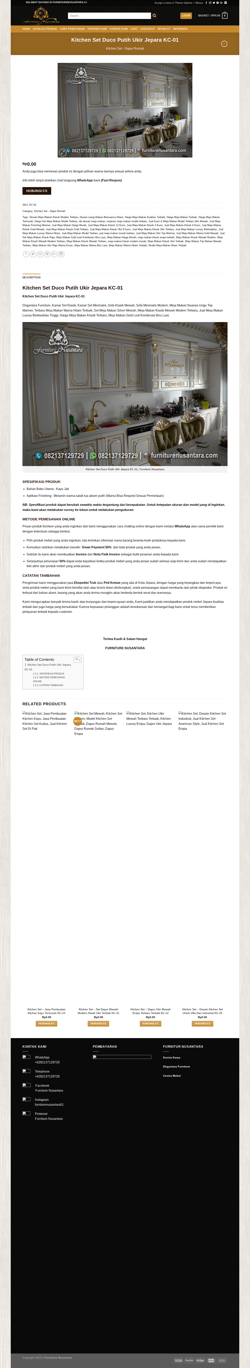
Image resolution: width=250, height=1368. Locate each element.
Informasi (180, 28)
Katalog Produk (45, 28)
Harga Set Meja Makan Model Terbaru (56, 221)
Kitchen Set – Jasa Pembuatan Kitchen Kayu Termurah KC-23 (47, 1011)
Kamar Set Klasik (64, 305)
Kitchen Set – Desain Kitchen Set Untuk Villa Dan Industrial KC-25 (202, 1011)
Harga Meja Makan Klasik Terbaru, (84, 315)
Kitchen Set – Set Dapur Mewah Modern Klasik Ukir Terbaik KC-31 (98, 1011)
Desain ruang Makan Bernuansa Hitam (101, 217)
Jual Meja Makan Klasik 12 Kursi (106, 225)
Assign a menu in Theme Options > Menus (178, 2)
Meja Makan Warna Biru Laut (90, 245)
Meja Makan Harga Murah (121, 237)
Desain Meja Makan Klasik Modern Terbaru (53, 217)
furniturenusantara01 (49, 1104)
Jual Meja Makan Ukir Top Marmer (155, 233)
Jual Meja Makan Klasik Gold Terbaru (67, 229)
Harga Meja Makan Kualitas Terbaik (145, 217)
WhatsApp (42, 1057)
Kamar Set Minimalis (92, 305)
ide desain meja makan (92, 221)
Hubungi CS (36, 191)
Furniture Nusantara (49, 1090)
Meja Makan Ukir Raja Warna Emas (52, 245)
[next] (226, 874)
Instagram (42, 1099)
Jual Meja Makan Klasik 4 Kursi (145, 225)
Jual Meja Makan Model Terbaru (80, 233)
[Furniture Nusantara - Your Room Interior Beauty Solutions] (42, 15)
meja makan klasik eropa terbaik (156, 237)
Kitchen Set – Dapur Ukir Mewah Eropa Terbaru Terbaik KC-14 (150, 1011)
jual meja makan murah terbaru (116, 233)
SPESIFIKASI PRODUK (51, 673)
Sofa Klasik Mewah (121, 305)
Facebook (42, 1085)
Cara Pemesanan (72, 28)
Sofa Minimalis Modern (152, 305)
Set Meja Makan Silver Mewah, (115, 310)
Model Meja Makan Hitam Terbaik (168, 245)
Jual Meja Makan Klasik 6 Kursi (182, 225)
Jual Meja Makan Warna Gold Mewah (197, 233)
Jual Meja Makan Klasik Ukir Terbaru (153, 229)
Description (31, 277)
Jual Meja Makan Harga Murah (69, 225)
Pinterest (41, 1113)
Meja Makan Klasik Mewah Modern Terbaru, (168, 310)
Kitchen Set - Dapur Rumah (125, 48)
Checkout (147, 28)
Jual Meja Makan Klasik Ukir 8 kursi (110, 229)
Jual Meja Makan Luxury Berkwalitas (196, 229)
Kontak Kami (119, 28)
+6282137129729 (47, 1062)
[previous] (23, 874)
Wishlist (164, 28)
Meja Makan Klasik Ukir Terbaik (166, 241)
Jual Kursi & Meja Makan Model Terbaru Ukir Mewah (178, 221)
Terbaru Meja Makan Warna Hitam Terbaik (63, 310)
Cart (134, 28)
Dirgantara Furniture (36, 305)
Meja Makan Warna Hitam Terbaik (128, 245)
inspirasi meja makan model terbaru (127, 221)
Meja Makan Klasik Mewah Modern (196, 237)
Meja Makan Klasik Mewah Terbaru (86, 241)
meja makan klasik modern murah (127, 241)
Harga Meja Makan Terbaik (182, 217)
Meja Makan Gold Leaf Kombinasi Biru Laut (80, 237)
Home (26, 28)
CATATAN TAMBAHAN (51, 685)
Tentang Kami (97, 28)
